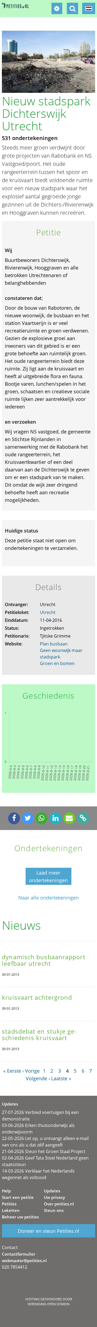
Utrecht (48, 612)
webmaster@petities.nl (24, 1260)
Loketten (11, 1210)
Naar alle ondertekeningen (48, 898)
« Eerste (12, 1071)
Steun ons (54, 1210)
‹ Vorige (31, 1071)
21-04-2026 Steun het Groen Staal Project (43, 1151)
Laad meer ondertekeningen (48, 876)
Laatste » (61, 1078)
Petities (9, 1203)
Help (6, 1190)
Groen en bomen (57, 663)
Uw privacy (54, 1197)
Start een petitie (18, 1197)
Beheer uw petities (20, 1217)
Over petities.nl (59, 1203)
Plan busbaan (54, 644)
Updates (52, 1190)
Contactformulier (18, 1254)
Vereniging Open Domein (48, 1304)
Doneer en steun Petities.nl (48, 1231)
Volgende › (38, 1078)
